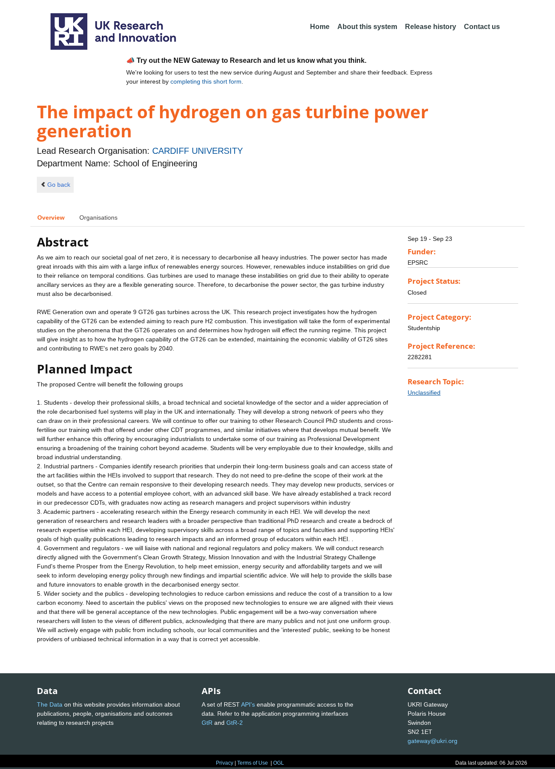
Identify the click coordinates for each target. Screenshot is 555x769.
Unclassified (424, 392)
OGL (278, 763)
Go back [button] (58, 184)
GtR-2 (234, 722)
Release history (430, 26)
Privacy (224, 763)
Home (320, 26)
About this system (367, 26)
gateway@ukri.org (432, 740)
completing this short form (206, 81)
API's (248, 704)
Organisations (98, 217)
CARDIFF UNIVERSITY (197, 151)
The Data (49, 704)
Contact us (482, 26)
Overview (51, 217)
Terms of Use (252, 763)
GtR (207, 722)
